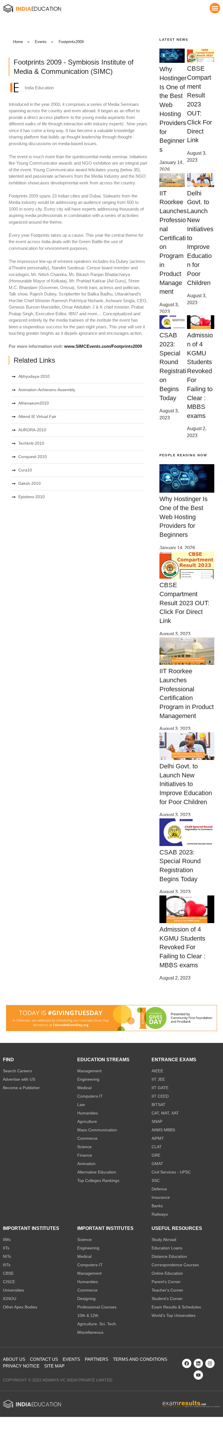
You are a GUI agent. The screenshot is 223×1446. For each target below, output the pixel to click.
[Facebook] (186, 1363)
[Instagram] (210, 1363)
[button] (215, 8)
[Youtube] (198, 1375)
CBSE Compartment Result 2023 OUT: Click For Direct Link (199, 104)
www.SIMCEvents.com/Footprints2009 (103, 346)
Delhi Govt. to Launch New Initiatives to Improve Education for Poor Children (185, 784)
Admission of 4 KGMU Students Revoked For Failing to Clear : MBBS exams (182, 947)
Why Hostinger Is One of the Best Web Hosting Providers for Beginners (183, 516)
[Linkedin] (198, 1363)
